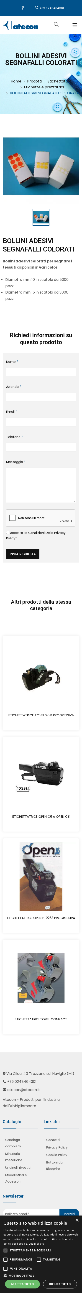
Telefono (14, 437)
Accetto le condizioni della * (36, 536)
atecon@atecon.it (23, 1089)
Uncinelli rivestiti (18, 1167)
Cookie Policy (56, 1155)
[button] (41, 1275)
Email (11, 411)
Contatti (53, 1140)
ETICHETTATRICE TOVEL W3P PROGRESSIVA (41, 715)
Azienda (13, 386)
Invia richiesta (23, 554)
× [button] (77, 1220)
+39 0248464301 (51, 8)
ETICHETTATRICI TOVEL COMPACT (41, 1019)
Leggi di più (36, 1244)
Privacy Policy (57, 1147)
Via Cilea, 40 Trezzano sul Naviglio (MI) (40, 1073)
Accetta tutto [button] (22, 1284)
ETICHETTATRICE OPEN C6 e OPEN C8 (41, 816)
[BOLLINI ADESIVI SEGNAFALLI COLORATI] (41, 166)
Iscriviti (69, 1214)
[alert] (41, 1254)
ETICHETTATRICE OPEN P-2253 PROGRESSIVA (41, 918)
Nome (12, 361)
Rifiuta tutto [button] (60, 1284)
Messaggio (16, 462)
